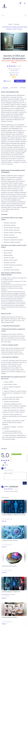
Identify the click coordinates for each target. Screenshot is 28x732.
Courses (16, 24)
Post (24, 483)
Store (10, 24)
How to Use (22, 87)
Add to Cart (19, 81)
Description (5, 87)
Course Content (13, 87)
